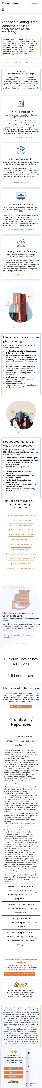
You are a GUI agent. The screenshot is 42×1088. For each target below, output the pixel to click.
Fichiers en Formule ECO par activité (21, 515)
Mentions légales (28, 1083)
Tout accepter (13, 1068)
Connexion (35, 3)
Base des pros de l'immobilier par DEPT (21, 568)
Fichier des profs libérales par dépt (21, 559)
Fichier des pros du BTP (21, 564)
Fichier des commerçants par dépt (21, 544)
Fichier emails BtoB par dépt (21, 520)
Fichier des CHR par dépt (21, 540)
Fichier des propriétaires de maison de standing (18, 636)
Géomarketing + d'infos (21, 183)
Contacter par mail (26, 974)
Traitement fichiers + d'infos (21, 230)
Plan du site (28, 1067)
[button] (16, 643)
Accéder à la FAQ (21, 706)
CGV (35, 1083)
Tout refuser (14, 1072)
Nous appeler (10, 974)
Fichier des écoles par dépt (21, 549)
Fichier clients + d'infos (21, 137)
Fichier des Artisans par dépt (21, 530)
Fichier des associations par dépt (21, 535)
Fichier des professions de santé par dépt (21, 554)
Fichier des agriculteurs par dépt (21, 525)
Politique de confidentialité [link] (13, 1082)
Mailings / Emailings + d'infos (21, 275)
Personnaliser (13, 1077)
